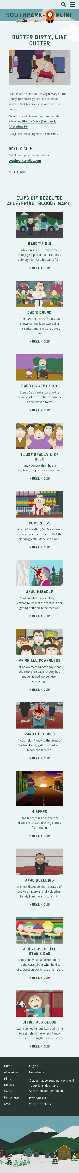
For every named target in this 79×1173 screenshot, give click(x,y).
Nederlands (36, 1072)
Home (8, 1066)
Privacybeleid (37, 1098)
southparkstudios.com (25, 160)
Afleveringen (12, 1072)
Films (7, 1078)
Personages (12, 1097)
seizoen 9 (51, 134)
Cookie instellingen (41, 1104)
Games (8, 1091)
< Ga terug (17, 171)
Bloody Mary (54, 203)
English (33, 1066)
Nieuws (9, 1085)
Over (7, 1104)
